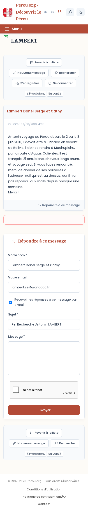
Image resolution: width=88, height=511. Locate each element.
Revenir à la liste (46, 62)
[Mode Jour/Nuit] (80, 12)
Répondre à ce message (61, 205)
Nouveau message (31, 73)
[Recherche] (70, 12)
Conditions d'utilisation (44, 489)
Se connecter (63, 83)
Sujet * (13, 314)
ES (52, 12)
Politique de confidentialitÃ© (44, 496)
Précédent (37, 93)
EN (45, 12)
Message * (16, 337)
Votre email (17, 277)
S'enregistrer (29, 83)
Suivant (53, 93)
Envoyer (44, 410)
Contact (44, 504)
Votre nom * (17, 255)
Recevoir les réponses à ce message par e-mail (45, 302)
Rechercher (67, 73)
